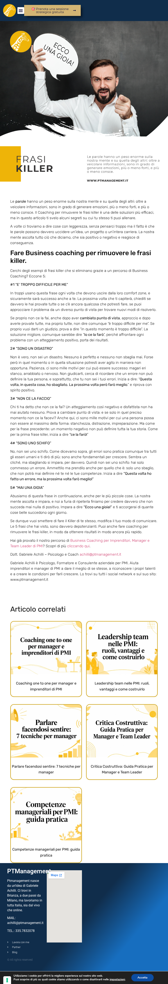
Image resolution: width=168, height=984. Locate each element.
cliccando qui (78, 546)
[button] (20, 10)
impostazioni (117, 979)
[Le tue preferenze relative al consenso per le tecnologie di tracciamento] (7, 980)
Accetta (142, 978)
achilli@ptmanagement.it (100, 554)
